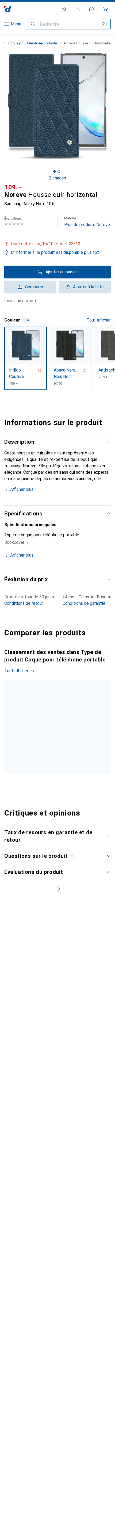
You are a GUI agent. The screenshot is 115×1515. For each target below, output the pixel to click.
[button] (57, 244)
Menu (16, 23)
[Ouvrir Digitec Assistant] (91, 9)
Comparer (34, 286)
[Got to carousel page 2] (58, 171)
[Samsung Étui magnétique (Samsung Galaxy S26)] (69, 736)
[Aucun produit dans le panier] (105, 9)
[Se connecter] (77, 9)
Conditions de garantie (84, 603)
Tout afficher (99, 320)
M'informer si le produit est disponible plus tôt (55, 252)
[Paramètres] (63, 9)
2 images (57, 178)
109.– (13, 187)
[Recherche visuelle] (104, 24)
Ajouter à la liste (88, 286)
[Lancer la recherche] (33, 24)
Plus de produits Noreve (87, 221)
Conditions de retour (23, 603)
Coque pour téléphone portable (32, 43)
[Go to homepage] (7, 9)
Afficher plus (21, 489)
